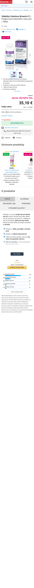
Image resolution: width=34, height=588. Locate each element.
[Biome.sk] (6, 2)
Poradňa (26, 204)
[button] (30, 55)
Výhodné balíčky (16, 208)
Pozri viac (17, 91)
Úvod (3, 10)
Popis (7, 199)
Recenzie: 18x (10, 29)
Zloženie (24, 199)
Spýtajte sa (21, 29)
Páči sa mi (6, 32)
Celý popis (17, 254)
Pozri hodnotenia (17, 292)
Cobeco (5, 26)
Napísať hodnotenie (17, 267)
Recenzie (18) (9, 204)
